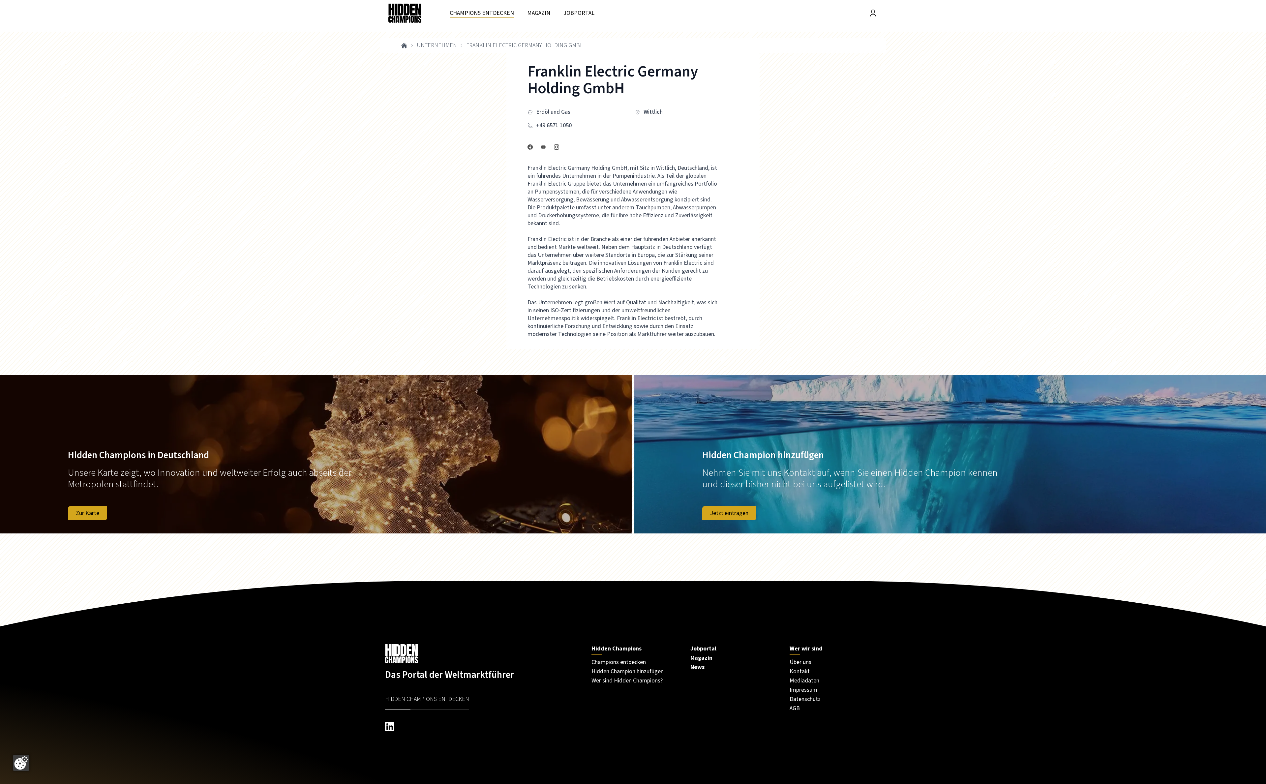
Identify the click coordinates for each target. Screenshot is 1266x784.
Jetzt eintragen (729, 513)
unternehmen (437, 45)
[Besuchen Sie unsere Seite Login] (873, 13)
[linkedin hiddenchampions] (481, 726)
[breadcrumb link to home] (404, 45)
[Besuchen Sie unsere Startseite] (481, 653)
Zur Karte (87, 513)
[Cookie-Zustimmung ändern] (21, 763)
